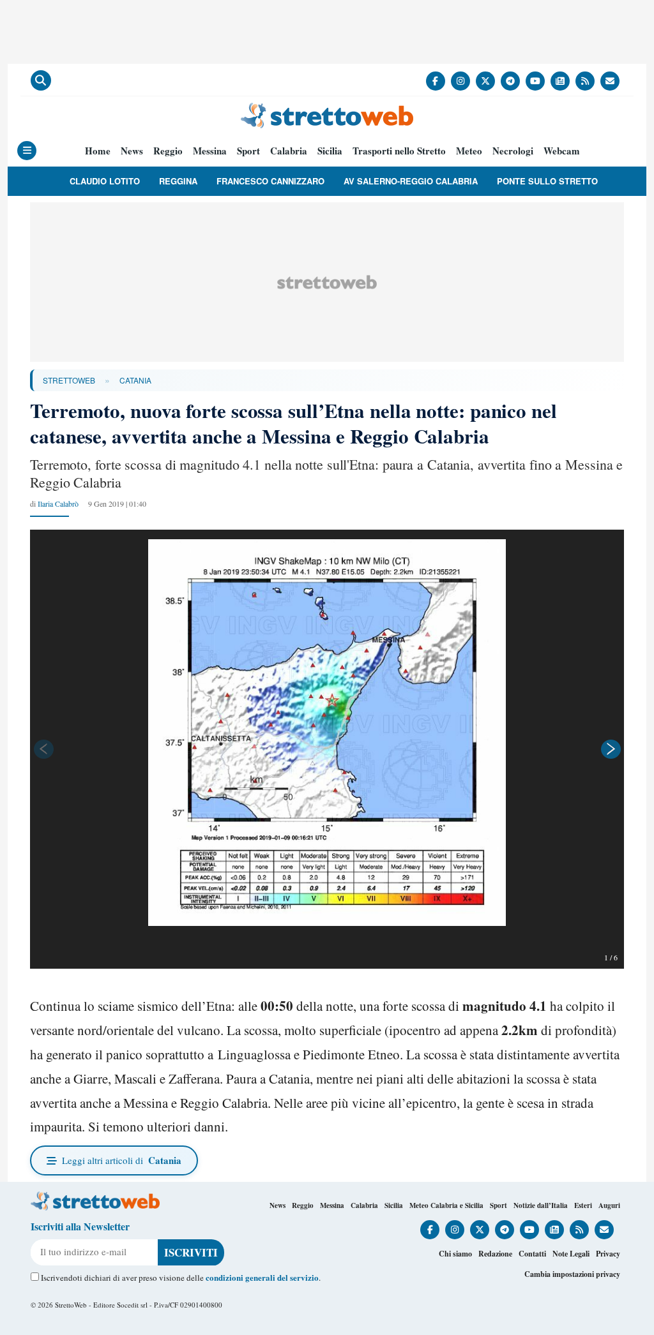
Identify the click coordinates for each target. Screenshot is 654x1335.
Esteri (583, 1205)
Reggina (178, 181)
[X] (485, 81)
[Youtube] (535, 81)
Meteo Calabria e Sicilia (446, 1205)
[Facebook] (435, 81)
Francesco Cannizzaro (270, 181)
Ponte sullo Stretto (547, 181)
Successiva (611, 749)
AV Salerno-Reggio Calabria (411, 181)
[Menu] (26, 150)
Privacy (608, 1253)
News (132, 151)
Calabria (288, 151)
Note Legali (570, 1253)
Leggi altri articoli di (121, 1160)
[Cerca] (41, 80)
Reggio (168, 151)
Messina (210, 151)
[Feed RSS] (585, 81)
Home (97, 151)
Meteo (469, 151)
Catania (135, 380)
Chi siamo (455, 1253)
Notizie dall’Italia (540, 1205)
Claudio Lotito (105, 181)
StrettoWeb (69, 380)
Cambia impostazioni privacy (572, 1274)
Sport (248, 151)
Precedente (43, 749)
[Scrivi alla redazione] (610, 81)
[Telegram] (510, 81)
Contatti (532, 1253)
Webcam (562, 151)
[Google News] (560, 81)
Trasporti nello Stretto (399, 151)
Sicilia (329, 151)
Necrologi (512, 151)
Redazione (495, 1253)
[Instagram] (460, 81)
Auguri (609, 1205)
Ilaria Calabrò (58, 503)
